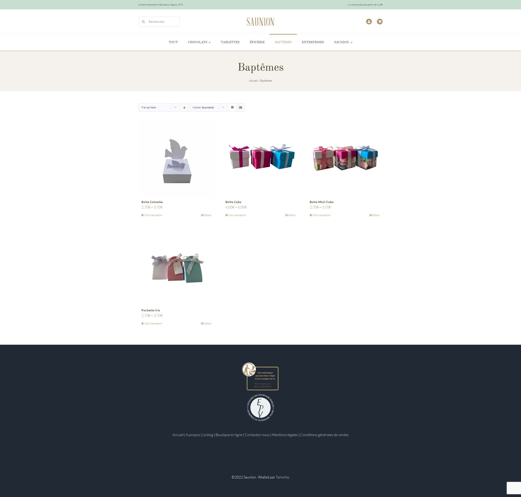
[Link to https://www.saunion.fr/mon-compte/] (369, 21)
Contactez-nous (257, 434)
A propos (193, 434)
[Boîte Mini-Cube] (345, 158)
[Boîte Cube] (260, 158)
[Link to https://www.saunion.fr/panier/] (380, 21)
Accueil (253, 80)
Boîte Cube (233, 202)
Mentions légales (285, 434)
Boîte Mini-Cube (322, 202)
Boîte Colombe (152, 202)
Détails (207, 215)
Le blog (207, 434)
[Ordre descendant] (184, 107)
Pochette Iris (150, 310)
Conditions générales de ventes (324, 434)
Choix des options (153, 215)
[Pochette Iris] (176, 266)
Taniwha (282, 477)
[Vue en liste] (240, 107)
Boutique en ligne (229, 434)
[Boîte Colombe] (176, 158)
